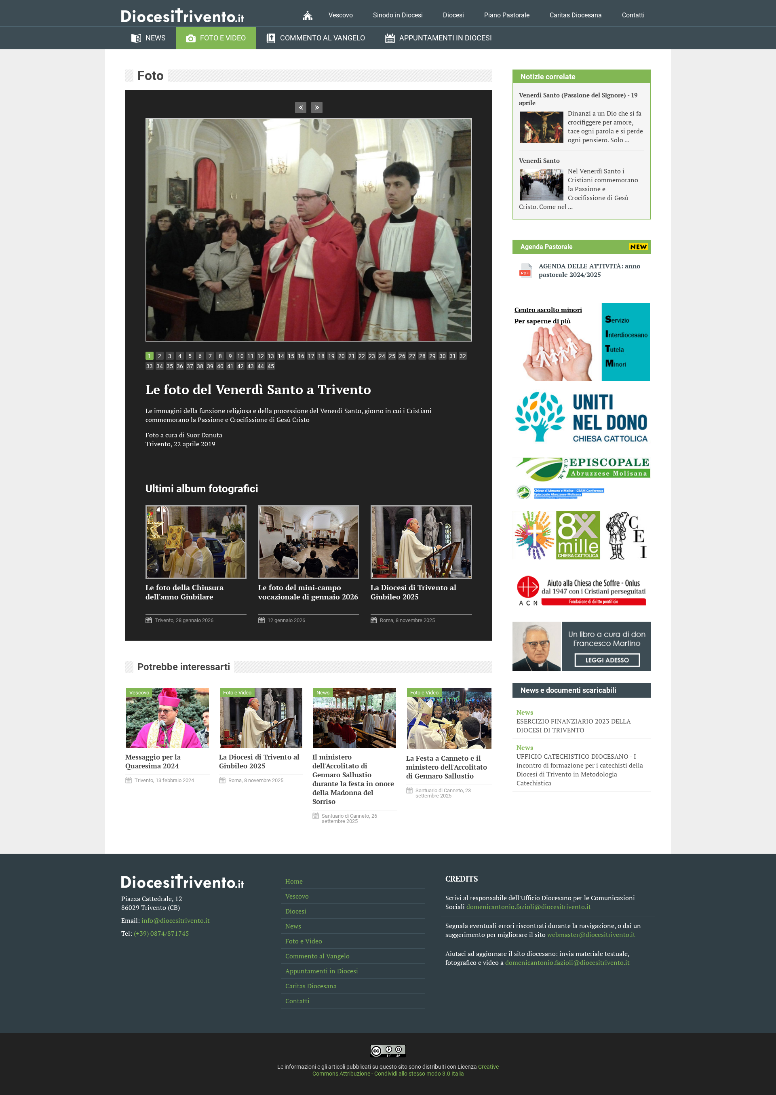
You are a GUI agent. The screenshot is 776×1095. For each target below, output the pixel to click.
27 (412, 356)
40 (220, 366)
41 (230, 366)
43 (250, 366)
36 (180, 366)
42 (240, 366)
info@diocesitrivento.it (175, 920)
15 (291, 356)
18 (321, 356)
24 (382, 356)
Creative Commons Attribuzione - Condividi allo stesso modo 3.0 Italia (405, 1070)
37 (190, 366)
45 (271, 366)
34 (159, 366)
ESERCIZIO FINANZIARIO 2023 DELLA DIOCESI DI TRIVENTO (574, 721)
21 (351, 356)
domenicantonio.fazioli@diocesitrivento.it (528, 906)
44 (260, 366)
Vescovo (341, 15)
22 (361, 356)
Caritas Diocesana (576, 15)
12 (260, 356)
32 (463, 356)
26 (402, 356)
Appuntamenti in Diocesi (445, 38)
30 (442, 356)
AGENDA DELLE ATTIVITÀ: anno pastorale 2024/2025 (590, 270)
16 (301, 356)
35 (170, 366)
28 (422, 356)
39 (210, 366)
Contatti (633, 15)
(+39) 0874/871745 (161, 933)
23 (372, 356)
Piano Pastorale (506, 15)
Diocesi (453, 15)
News (156, 38)
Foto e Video (223, 38)
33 (149, 366)
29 (432, 356)
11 (250, 356)
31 (452, 356)
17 (311, 356)
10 (240, 356)
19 (331, 356)
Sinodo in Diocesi (398, 15)
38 (200, 366)
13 (271, 356)
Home (294, 881)
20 (341, 356)
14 (281, 356)
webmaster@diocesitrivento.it (591, 934)
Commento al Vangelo (322, 38)
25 (392, 356)
